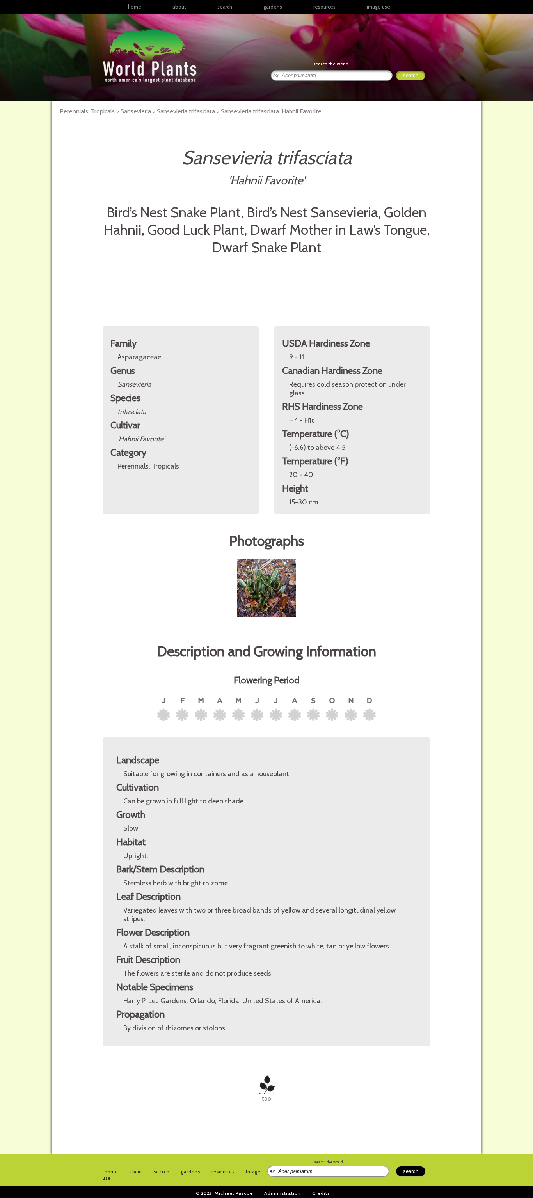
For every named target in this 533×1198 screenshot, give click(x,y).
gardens (272, 7)
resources (223, 1172)
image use (378, 7)
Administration (282, 1193)
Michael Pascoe (234, 1193)
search (224, 7)
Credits (321, 1193)
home (134, 7)
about (179, 7)
